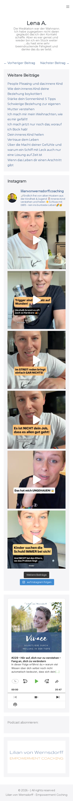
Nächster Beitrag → (54, 63)
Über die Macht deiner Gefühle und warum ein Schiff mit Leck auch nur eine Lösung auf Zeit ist (34, 150)
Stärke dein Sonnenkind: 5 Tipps (31, 99)
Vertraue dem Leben (23, 139)
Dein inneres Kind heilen (25, 134)
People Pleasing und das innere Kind (35, 84)
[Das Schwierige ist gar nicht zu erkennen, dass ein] (36, 360)
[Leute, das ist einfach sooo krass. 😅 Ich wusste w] (36, 480)
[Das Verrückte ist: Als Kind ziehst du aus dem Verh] (36, 540)
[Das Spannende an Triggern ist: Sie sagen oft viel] (36, 300)
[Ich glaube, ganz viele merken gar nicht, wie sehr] (36, 420)
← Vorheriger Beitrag (19, 63)
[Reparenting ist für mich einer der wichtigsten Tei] (36, 240)
